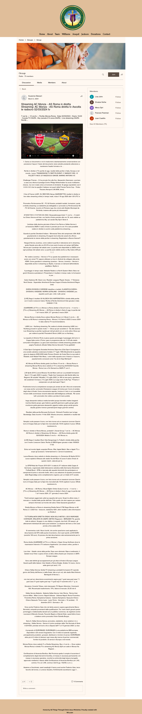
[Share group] (121, 74)
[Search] (103, 74)
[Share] (81, 96)
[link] (26, 83)
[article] (52, 393)
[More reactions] (30, 681)
